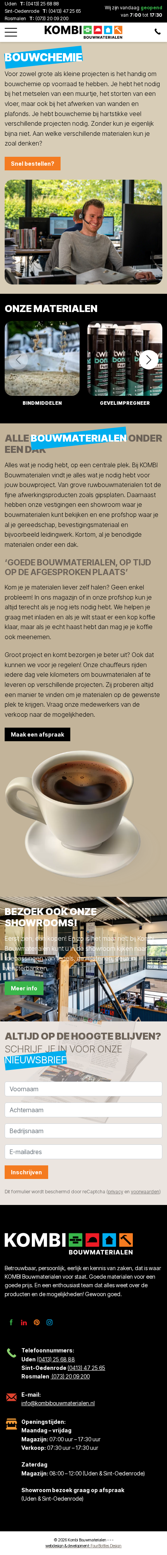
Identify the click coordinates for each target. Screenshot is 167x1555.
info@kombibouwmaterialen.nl (58, 1403)
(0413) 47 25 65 (65, 11)
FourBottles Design (83, 1545)
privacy (115, 1191)
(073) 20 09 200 (51, 18)
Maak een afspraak (37, 734)
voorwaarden (145, 1191)
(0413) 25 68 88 (42, 4)
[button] (11, 30)
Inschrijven (26, 1172)
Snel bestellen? (32, 163)
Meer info (24, 988)
